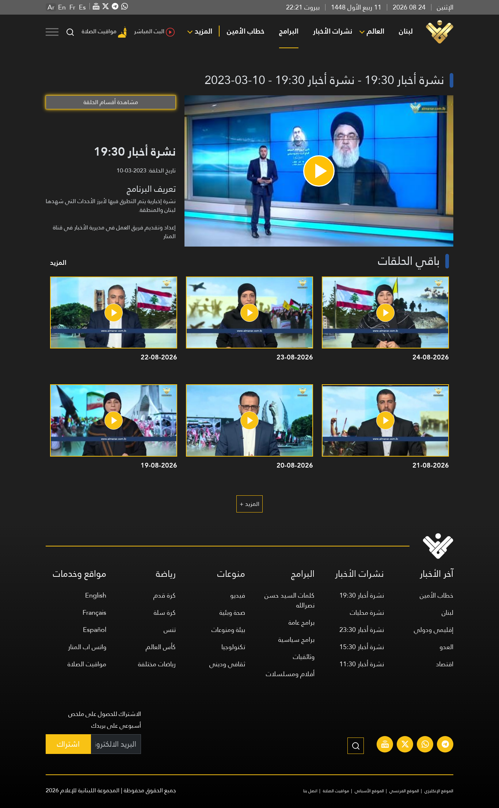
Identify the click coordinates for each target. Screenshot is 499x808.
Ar (50, 7)
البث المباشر (149, 31)
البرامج (288, 31)
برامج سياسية (296, 639)
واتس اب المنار (87, 647)
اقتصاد (444, 664)
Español (94, 630)
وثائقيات (304, 657)
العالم (375, 31)
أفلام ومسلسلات (290, 674)
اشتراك (68, 744)
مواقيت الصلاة (99, 31)
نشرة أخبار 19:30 (361, 595)
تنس (170, 630)
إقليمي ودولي (433, 630)
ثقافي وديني (227, 664)
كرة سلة (165, 612)
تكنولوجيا (233, 647)
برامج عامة (302, 622)
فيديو (237, 595)
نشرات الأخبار (332, 31)
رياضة (166, 573)
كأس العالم (161, 647)
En (62, 7)
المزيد (203, 31)
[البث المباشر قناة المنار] (385, 745)
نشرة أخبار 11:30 (361, 664)
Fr (72, 7)
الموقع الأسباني (369, 791)
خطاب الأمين (245, 31)
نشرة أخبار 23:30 (361, 630)
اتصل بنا (310, 791)
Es (82, 7)
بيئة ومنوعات (228, 630)
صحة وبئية (232, 612)
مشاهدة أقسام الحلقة (111, 102)
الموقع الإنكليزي (438, 791)
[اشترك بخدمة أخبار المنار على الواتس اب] (425, 745)
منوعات (231, 573)
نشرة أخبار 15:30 (361, 647)
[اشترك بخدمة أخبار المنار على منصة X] (405, 745)
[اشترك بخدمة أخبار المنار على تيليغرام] (445, 745)
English (95, 595)
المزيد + (249, 504)
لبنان (406, 31)
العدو (446, 647)
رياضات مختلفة (157, 664)
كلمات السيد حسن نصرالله (289, 600)
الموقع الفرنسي (404, 791)
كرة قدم (164, 595)
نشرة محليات (367, 612)
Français (94, 612)
